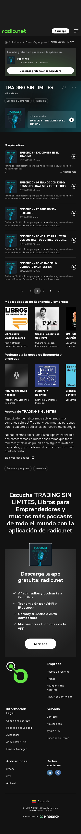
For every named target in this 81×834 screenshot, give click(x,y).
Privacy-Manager (16, 749)
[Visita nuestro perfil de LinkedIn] (49, 773)
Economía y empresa (18, 101)
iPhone (10, 769)
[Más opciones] (74, 87)
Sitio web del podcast (17, 457)
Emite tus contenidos (59, 697)
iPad (9, 776)
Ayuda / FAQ (54, 731)
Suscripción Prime (58, 738)
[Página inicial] (6, 42)
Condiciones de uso (18, 720)
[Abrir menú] (76, 31)
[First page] (22, 291)
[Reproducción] (71, 120)
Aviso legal (12, 735)
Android (11, 783)
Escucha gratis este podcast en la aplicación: (35, 52)
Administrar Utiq (16, 742)
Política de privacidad (19, 728)
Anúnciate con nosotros (55, 688)
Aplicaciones (54, 724)
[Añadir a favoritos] (64, 87)
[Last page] (58, 291)
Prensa (51, 679)
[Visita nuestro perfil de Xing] (58, 773)
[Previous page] (30, 291)
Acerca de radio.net (58, 671)
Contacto (52, 717)
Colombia (43, 801)
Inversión (41, 101)
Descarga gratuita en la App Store (40, 71)
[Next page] (51, 291)
